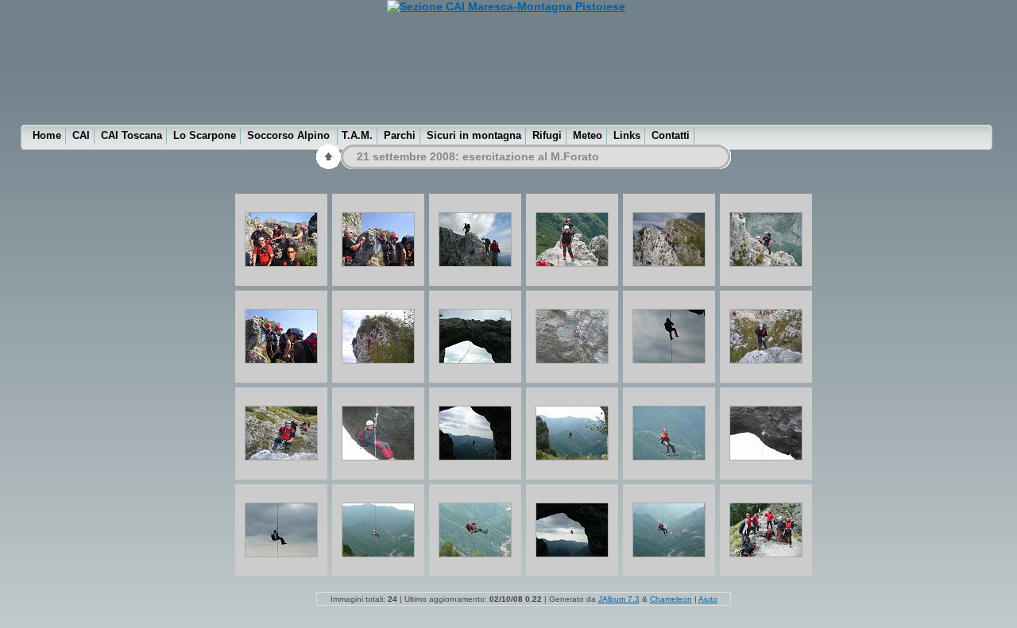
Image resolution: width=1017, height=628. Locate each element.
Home (47, 135)
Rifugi (547, 135)
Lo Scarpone (204, 135)
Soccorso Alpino (290, 135)
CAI (81, 135)
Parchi (400, 135)
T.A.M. (357, 135)
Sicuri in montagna (474, 135)
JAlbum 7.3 (619, 599)
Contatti (671, 135)
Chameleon (671, 599)
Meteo (587, 135)
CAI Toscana (131, 135)
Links (626, 135)
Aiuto (707, 599)
